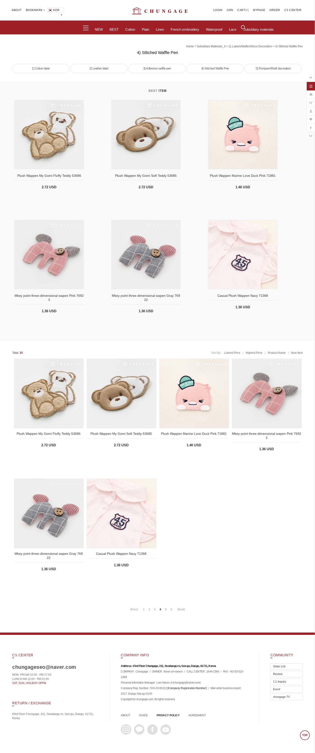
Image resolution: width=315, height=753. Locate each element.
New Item (297, 352)
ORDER (274, 10)
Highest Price (254, 352)
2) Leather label (98, 68)
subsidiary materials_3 (211, 46)
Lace (232, 29)
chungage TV (281, 697)
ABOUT (17, 10)
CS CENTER (293, 10)
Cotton (130, 29)
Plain (145, 29)
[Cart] (311, 100)
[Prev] (134, 609)
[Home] (311, 92)
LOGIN (218, 10)
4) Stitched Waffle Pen (289, 46)
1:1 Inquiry (279, 681)
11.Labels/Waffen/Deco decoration (250, 46)
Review (277, 674)
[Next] (181, 609)
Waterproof (214, 29)
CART (241, 10)
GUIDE (143, 715)
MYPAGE (259, 10)
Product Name (277, 352)
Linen (160, 29)
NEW (99, 29)
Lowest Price (232, 352)
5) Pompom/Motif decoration (273, 68)
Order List (279, 666)
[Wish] (311, 117)
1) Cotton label (41, 68)
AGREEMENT (197, 715)
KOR (56, 10)
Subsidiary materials (258, 29)
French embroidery (185, 29)
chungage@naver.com (186, 682)
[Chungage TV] (311, 125)
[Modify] (311, 108)
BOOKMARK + (35, 10)
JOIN (229, 10)
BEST (114, 29)
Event (276, 689)
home (190, 46)
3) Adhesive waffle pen (157, 68)
